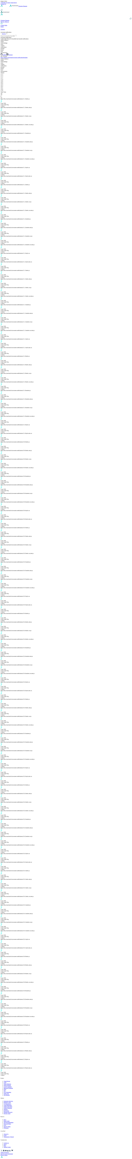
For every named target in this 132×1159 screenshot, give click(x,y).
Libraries (20, 6)
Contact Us (3, 4)
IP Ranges (6, 1128)
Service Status (7, 1126)
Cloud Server (7, 1081)
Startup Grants (7, 1147)
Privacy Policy (4, 1155)
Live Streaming (7, 1092)
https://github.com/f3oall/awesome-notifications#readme (14, 57)
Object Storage (7, 1085)
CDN (5, 1082)
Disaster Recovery (8, 1112)
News (5, 1144)
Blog (5, 1145)
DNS (5, 1089)
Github (4, 54)
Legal (5, 1135)
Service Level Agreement (7, 1153)
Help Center (7, 1121)
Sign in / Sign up (5, 21)
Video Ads (6, 1093)
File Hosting (7, 1095)
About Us (6, 1134)
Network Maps (7, 1123)
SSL (5, 1091)
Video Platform (7, 1084)
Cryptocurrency (7, 1104)
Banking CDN (7, 1102)
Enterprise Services (8, 1101)
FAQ (5, 1125)
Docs (5, 1119)
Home (2, 26)
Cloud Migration (8, 1105)
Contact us (6, 1143)
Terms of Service (5, 1152)
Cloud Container (8, 1086)
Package (10, 54)
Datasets (25, 6)
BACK (4, 33)
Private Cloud (7, 1113)
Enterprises (6, 1110)
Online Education (8, 1106)
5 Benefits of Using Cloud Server (9, 2)
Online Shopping (8, 1108)
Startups (6, 1109)
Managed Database (8, 1088)
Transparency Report (9, 1136)
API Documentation (8, 1122)
